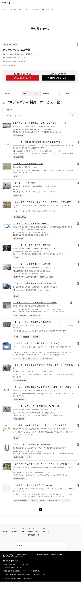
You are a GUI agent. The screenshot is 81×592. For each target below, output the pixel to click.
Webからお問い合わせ (22, 78)
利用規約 (39, 554)
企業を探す (15, 531)
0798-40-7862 (11, 61)
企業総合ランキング (33, 535)
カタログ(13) (46, 93)
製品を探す (6, 531)
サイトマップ (46, 531)
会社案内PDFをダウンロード (58, 78)
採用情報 (53, 554)
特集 (23, 531)
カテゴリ (9, 110)
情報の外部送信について (21, 556)
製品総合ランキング (33, 531)
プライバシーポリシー (21, 554)
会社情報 (46, 554)
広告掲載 (59, 554)
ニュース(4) (65, 93)
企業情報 (7, 93)
